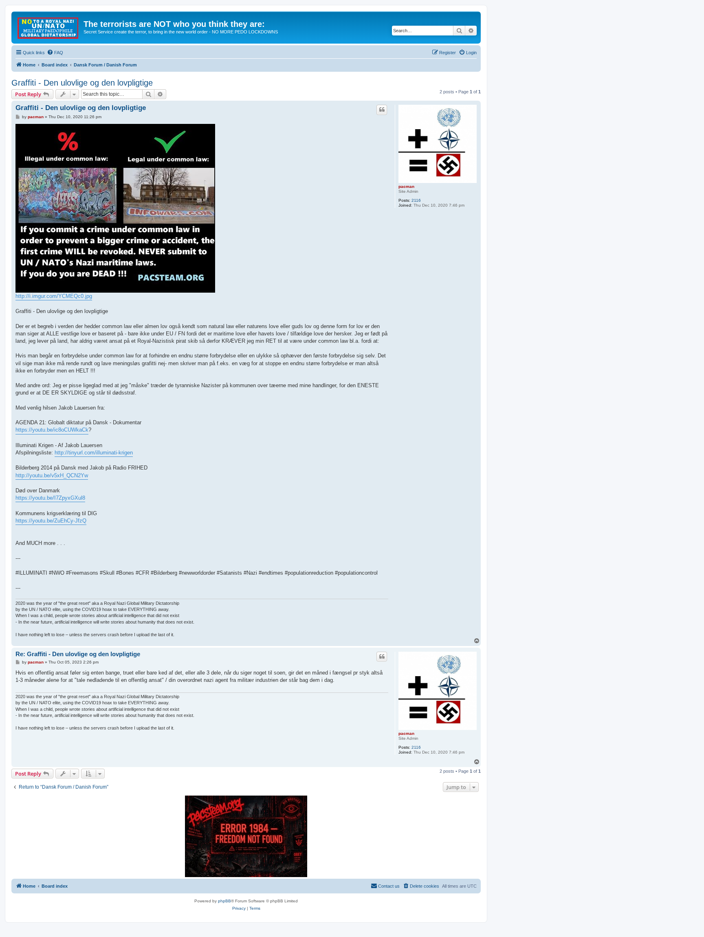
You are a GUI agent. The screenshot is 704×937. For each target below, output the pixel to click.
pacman (406, 186)
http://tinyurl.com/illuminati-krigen (94, 453)
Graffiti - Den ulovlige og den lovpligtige (82, 82)
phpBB (224, 901)
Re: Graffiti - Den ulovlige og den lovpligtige (77, 653)
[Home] (48, 26)
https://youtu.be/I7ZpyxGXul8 (50, 498)
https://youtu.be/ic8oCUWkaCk (51, 430)
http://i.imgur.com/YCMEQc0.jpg (53, 296)
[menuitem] (55, 52)
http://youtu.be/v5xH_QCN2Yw (51, 475)
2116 (416, 200)
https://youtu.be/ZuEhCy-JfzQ (50, 521)
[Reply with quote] (381, 110)
